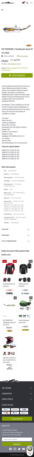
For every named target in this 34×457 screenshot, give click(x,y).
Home (2, 10)
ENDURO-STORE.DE (7, 399)
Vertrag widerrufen (17, 418)
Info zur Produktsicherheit (9, 241)
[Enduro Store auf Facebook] (10, 449)
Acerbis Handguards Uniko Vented (24, 321)
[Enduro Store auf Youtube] (23, 449)
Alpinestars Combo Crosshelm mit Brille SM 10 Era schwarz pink (9, 360)
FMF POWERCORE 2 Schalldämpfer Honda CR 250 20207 (9, 322)
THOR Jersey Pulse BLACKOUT (23, 285)
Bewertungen (5, 235)
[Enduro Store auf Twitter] (19, 449)
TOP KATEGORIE (6, 388)
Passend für (5, 229)
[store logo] (9, 2)
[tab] (16, 229)
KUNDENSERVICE (7, 393)
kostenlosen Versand (15, 64)
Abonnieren (16, 444)
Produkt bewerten (23, 56)
